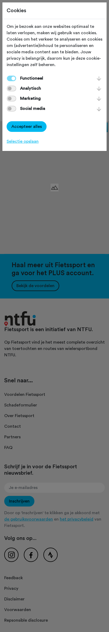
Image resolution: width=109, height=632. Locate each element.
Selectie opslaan (23, 141)
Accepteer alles (26, 126)
